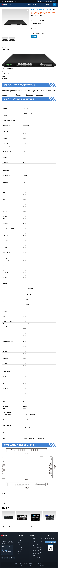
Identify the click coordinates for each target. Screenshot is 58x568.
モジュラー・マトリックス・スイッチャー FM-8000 (37, 553)
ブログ (21, 547)
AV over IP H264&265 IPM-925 (37, 545)
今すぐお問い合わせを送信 (50, 542)
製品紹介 (19, 542)
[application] (18, 4)
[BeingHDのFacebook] (2, 558)
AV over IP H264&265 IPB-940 (37, 547)
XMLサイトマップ (35, 565)
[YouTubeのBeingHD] (12, 558)
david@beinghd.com (53, 1)
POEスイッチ (42, 9)
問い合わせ (34, 36)
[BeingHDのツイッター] (7, 558)
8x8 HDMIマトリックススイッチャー (37, 542)
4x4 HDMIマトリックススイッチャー (37, 539)
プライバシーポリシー (17, 565)
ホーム (32, 9)
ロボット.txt (40, 565)
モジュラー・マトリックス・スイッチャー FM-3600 (37, 550)
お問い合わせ (20, 553)
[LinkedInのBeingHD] (5, 558)
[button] (27, 10)
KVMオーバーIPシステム (36, 557)
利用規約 (22, 565)
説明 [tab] (2, 47)
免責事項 (31, 565)
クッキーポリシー (26, 565)
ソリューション (20, 540)
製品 (34, 9)
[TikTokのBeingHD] (14, 558)
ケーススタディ (20, 544)
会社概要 (19, 551)
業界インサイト (20, 546)
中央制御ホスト (35, 555)
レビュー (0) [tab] (6, 47)
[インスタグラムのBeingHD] (9, 558)
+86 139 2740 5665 (44, 1)
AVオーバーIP (38, 9)
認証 (43, 565)
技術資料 (21, 549)
